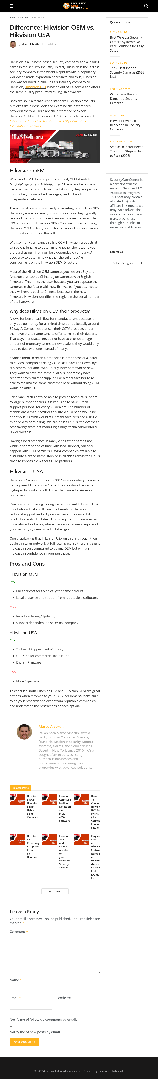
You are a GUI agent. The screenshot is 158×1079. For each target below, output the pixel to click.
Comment (19, 931)
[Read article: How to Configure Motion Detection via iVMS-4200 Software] (49, 799)
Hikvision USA (35, 87)
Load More (55, 891)
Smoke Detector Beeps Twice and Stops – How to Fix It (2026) (126, 151)
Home (13, 17)
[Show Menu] (11, 6)
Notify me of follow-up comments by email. (43, 1019)
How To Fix (117, 115)
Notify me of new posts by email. (35, 1032)
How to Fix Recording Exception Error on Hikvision (33, 846)
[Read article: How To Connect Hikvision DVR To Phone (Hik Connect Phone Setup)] (81, 799)
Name (16, 980)
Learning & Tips (120, 89)
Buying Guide (118, 32)
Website (64, 998)
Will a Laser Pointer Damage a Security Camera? (124, 98)
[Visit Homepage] (78, 5)
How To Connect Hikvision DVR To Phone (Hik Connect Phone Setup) (96, 812)
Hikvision (39, 17)
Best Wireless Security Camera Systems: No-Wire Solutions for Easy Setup (127, 43)
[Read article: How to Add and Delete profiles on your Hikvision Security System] (49, 839)
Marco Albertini (30, 44)
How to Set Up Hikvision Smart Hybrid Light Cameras (32, 806)
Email (15, 998)
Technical (25, 17)
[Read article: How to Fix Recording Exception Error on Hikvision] (17, 839)
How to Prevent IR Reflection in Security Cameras (125, 125)
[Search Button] (146, 6)
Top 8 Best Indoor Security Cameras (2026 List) (127, 72)
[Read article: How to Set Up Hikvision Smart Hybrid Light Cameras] (17, 799)
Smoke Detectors (121, 141)
